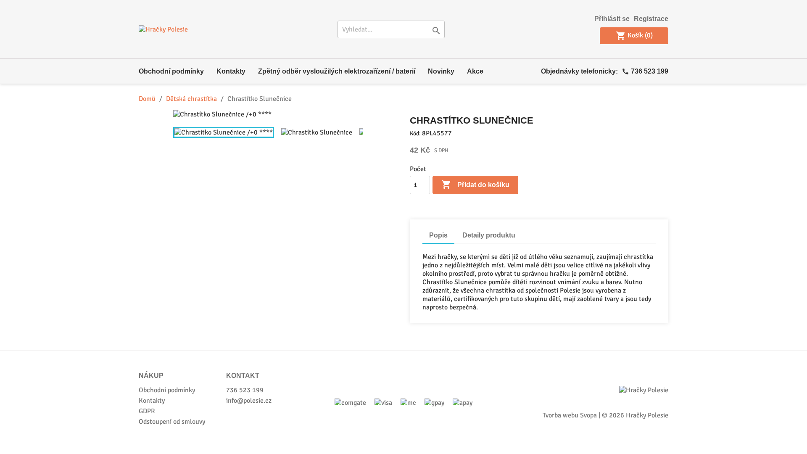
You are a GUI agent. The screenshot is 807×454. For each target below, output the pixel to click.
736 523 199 (649, 71)
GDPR (147, 411)
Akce (475, 71)
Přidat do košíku (475, 184)
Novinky (441, 71)
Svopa (588, 415)
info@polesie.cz (249, 400)
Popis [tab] (438, 235)
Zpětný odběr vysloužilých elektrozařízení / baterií (336, 71)
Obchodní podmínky (171, 71)
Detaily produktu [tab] (488, 235)
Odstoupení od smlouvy (172, 421)
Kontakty (230, 71)
